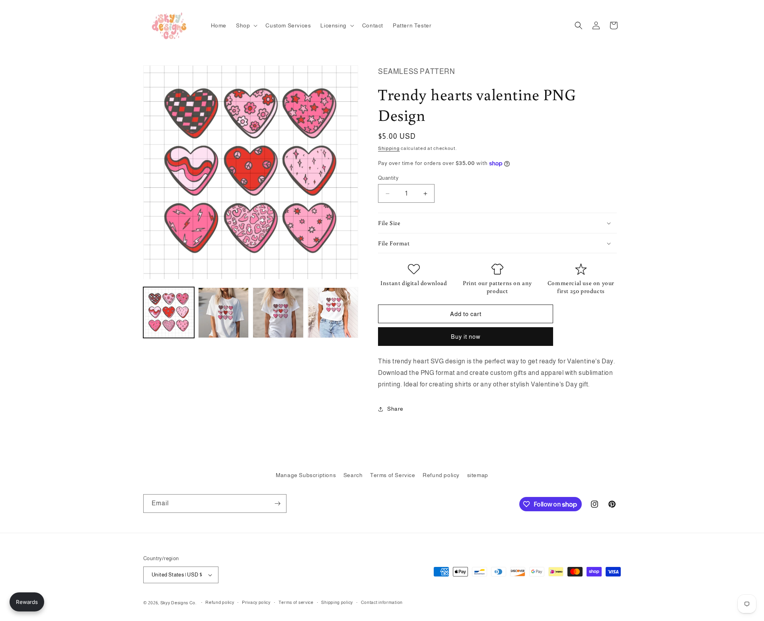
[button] (246, 25)
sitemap (477, 475)
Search (353, 475)
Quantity (388, 178)
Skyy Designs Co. (178, 602)
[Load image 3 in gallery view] (278, 312)
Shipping (389, 148)
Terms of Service (392, 475)
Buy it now (466, 336)
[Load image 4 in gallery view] (333, 312)
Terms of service (296, 602)
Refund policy (441, 475)
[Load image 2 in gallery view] (223, 312)
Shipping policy (337, 602)
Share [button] (395, 409)
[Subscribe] (277, 503)
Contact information (382, 602)
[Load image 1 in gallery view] (168, 312)
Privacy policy (256, 602)
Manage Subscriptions (306, 475)
